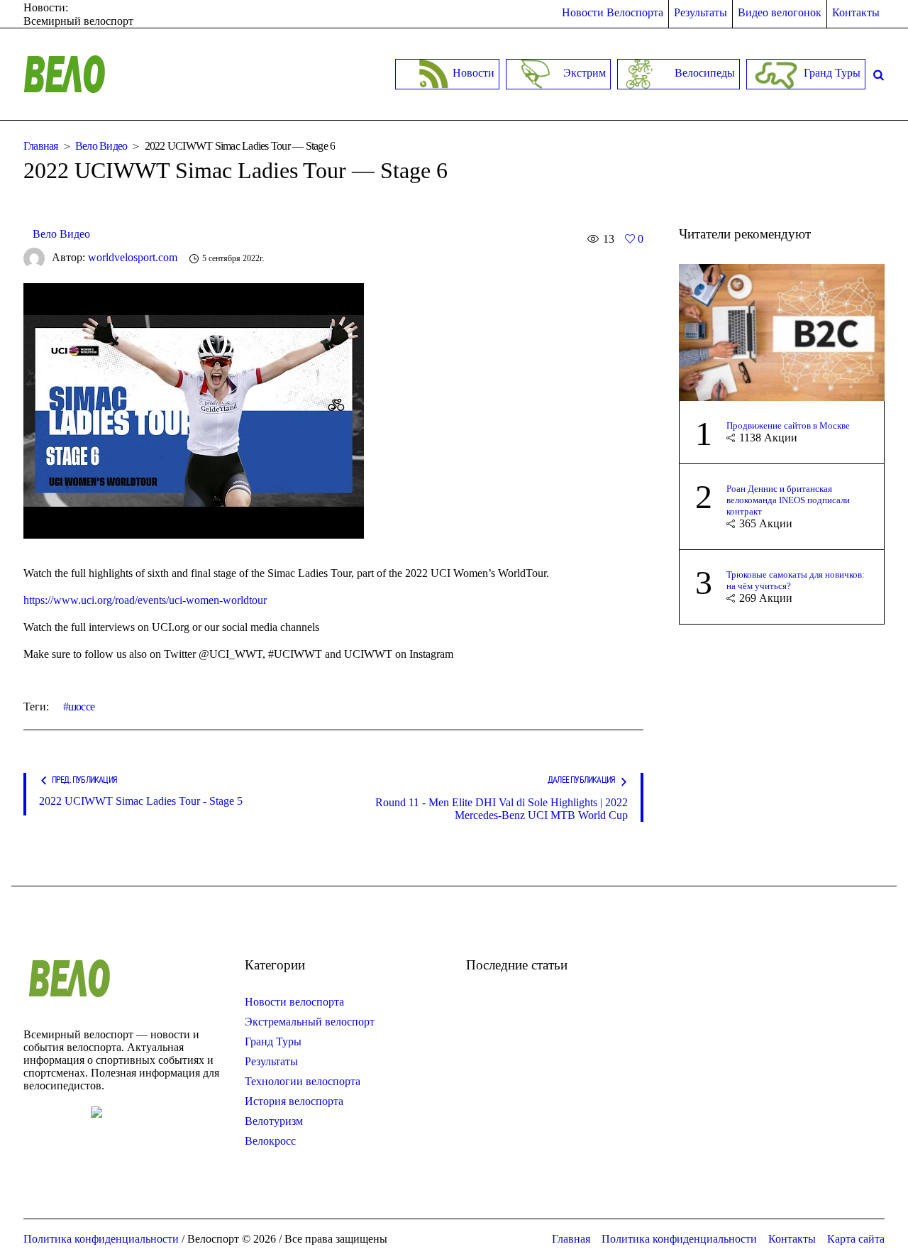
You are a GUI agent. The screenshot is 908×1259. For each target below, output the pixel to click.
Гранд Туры (273, 1041)
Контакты (792, 1239)
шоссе (81, 706)
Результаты (271, 1061)
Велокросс (270, 1141)
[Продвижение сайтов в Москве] (782, 331)
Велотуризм (274, 1121)
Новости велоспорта (294, 1002)
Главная (40, 146)
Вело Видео (101, 146)
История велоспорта (294, 1101)
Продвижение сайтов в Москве (788, 425)
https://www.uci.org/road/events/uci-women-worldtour (145, 600)
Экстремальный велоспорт (310, 1022)
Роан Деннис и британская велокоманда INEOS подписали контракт (788, 500)
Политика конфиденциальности (679, 1239)
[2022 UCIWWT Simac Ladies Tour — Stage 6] (193, 410)
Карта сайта (856, 1239)
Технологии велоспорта (302, 1081)
